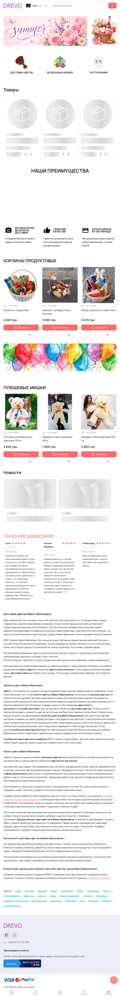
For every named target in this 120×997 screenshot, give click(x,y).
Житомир (93, 900)
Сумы (18, 891)
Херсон (107, 891)
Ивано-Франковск (69, 896)
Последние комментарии (29, 535)
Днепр (53, 891)
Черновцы (101, 896)
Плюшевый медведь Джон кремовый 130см (18, 438)
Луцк (82, 900)
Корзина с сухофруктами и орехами (56, 312)
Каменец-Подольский (16, 900)
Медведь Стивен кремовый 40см (57, 438)
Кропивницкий (11, 896)
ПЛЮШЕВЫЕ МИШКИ (25, 388)
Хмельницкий (38, 900)
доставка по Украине (98, 878)
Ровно (80, 891)
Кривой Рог (67, 891)
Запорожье (93, 891)
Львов (52, 896)
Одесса (41, 896)
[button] (112, 5)
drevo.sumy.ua (11, 551)
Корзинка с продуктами (16, 310)
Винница (106, 900)
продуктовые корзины (26, 799)
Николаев (70, 900)
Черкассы (28, 896)
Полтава (29, 891)
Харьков (42, 891)
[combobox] (78, 5)
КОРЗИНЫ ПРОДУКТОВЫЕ (30, 261)
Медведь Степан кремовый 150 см (98, 438)
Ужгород (87, 896)
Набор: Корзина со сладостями (98, 310)
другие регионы (12, 905)
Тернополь (56, 900)
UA (28, 5)
